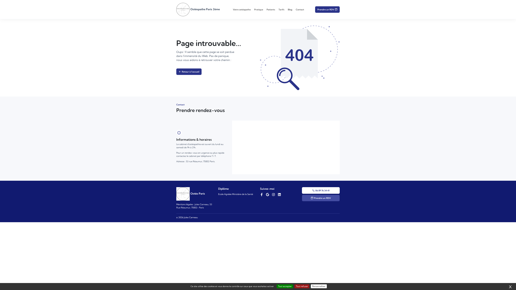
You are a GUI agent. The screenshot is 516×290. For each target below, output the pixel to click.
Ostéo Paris (197, 193)
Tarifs (281, 9)
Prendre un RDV (325, 9)
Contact (300, 9)
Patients (271, 9)
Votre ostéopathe (242, 9)
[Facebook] (261, 194)
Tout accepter (285, 286)
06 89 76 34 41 (322, 190)
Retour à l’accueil (190, 71)
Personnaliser (318, 286)
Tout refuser (302, 286)
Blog (290, 9)
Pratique (258, 9)
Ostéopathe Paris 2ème (205, 9)
